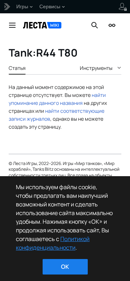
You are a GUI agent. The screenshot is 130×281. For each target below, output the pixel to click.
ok (65, 267)
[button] (12, 25)
